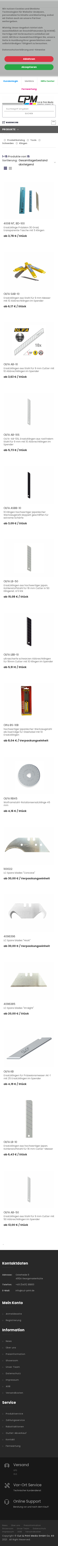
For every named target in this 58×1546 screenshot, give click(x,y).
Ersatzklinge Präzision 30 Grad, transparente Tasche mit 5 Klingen (24, 229)
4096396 (9, 936)
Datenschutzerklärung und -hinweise (23, 49)
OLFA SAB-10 (11, 294)
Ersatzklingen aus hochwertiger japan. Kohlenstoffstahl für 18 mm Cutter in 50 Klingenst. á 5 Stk (26, 588)
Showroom (12, 1360)
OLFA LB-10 (10, 1142)
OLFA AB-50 (11, 1212)
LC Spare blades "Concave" (19, 873)
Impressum (12, 1379)
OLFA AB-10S (11, 435)
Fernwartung (13, 1445)
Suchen (29, 113)
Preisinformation (15, 1354)
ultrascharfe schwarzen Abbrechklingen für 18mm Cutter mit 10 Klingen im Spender (28, 660)
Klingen (23, 143)
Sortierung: (9, 160)
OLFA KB (9, 1071)
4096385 (9, 1004)
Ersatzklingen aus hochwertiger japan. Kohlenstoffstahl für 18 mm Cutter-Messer (28, 1147)
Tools (33, 140)
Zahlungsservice (15, 1420)
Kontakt (10, 1439)
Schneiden (8, 143)
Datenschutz (13, 1373)
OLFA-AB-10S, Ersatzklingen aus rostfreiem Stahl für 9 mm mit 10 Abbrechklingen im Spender (28, 441)
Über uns (11, 1347)
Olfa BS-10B (11, 725)
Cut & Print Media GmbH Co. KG (35, 1535)
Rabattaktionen (15, 1426)
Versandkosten (14, 1392)
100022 (8, 869)
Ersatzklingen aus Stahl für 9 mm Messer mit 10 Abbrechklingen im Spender (27, 299)
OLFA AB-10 (11, 364)
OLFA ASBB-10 (12, 508)
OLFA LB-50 (11, 581)
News (9, 1341)
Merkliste (29, 81)
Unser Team (13, 1366)
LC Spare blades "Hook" (17, 940)
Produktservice (14, 1413)
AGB (8, 1386)
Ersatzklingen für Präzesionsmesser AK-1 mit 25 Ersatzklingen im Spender (27, 1077)
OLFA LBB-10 (11, 654)
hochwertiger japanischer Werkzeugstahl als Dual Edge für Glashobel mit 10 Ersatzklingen (28, 732)
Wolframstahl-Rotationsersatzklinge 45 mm (27, 804)
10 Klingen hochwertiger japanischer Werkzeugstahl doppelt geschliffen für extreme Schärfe (26, 514)
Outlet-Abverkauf (16, 1433)
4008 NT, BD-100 (14, 223)
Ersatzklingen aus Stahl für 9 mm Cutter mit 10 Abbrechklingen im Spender (29, 370)
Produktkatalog (16, 140)
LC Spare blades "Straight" (19, 1008)
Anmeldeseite (14, 1313)
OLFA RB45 (10, 798)
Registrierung (13, 1320)
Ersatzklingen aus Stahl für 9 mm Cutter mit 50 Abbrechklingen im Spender (29, 1218)
